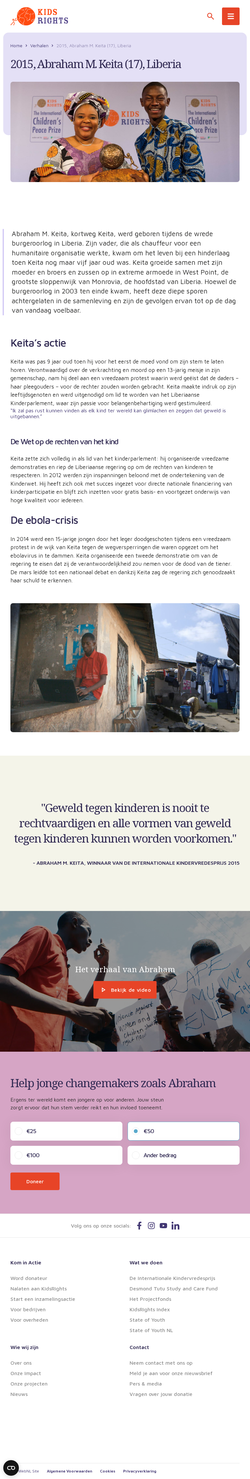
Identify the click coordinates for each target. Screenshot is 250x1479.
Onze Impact (25, 1373)
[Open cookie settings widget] (11, 1468)
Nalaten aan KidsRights (38, 1288)
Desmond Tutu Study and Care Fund (174, 1288)
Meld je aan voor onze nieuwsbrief (171, 1373)
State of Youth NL (151, 1330)
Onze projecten (29, 1384)
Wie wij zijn (24, 1347)
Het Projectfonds (150, 1299)
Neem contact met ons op (161, 1363)
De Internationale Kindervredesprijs (172, 1278)
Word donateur (28, 1278)
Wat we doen (146, 1262)
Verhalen (39, 45)
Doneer (35, 1181)
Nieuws (19, 1394)
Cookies (107, 1471)
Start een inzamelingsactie (42, 1299)
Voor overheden (29, 1320)
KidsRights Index (150, 1309)
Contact (139, 1347)
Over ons (21, 1363)
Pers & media (146, 1384)
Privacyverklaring (139, 1471)
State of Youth (147, 1320)
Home (16, 45)
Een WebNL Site (24, 1471)
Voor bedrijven (28, 1309)
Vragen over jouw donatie (161, 1394)
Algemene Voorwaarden (69, 1471)
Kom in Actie (25, 1262)
